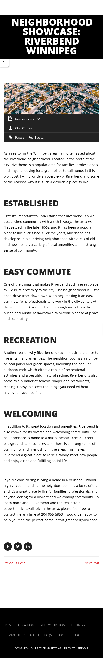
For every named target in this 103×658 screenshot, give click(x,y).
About (35, 635)
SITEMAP (83, 648)
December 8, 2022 (27, 119)
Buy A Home (27, 625)
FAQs (48, 635)
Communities (15, 635)
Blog (59, 635)
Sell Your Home (54, 625)
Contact (75, 635)
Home (8, 625)
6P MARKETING (52, 648)
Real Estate (36, 137)
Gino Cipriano (24, 128)
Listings (78, 625)
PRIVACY (69, 648)
